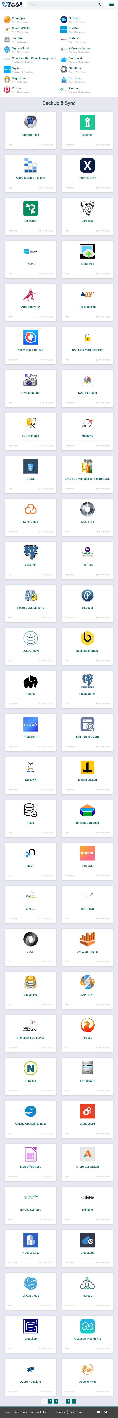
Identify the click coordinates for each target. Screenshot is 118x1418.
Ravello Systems (30, 1209)
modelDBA (30, 736)
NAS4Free (75, 68)
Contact (8, 1412)
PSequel (87, 607)
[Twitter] (106, 1412)
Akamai (74, 88)
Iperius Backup (87, 779)
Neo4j (30, 865)
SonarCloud (30, 521)
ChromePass (30, 135)
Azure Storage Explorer (30, 178)
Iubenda (87, 135)
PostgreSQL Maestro (30, 607)
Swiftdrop (75, 78)
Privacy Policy (20, 1412)
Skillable (87, 1209)
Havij (30, 822)
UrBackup (30, 1338)
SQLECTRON (30, 650)
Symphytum (87, 1080)
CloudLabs (87, 1252)
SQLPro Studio (87, 392)
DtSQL (30, 478)
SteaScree (87, 264)
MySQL (30, 908)
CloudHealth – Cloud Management (34, 58)
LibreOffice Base (30, 1166)
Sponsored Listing (38, 1412)
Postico (30, 693)
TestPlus (87, 564)
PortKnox (75, 28)
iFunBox (17, 38)
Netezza (30, 1080)
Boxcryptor (30, 221)
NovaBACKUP (21, 28)
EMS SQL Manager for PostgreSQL (87, 478)
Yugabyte (87, 435)
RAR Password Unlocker (87, 349)
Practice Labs (30, 1252)
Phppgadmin (87, 693)
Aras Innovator (30, 307)
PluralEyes (18, 18)
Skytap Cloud (20, 48)
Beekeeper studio (87, 650)
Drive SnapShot (30, 392)
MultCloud (75, 58)
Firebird (87, 1037)
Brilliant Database (87, 822)
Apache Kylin (87, 1381)
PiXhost (74, 38)
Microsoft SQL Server (30, 1037)
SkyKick (17, 68)
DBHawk (30, 779)
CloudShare (87, 1123)
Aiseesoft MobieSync (87, 1338)
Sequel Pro (19, 78)
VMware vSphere (80, 48)
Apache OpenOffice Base (30, 1123)
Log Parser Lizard (87, 736)
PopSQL (87, 865)
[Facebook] (98, 1412)
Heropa (87, 1295)
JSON (30, 951)
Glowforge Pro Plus (30, 349)
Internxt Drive (87, 178)
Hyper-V (30, 264)
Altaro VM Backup (87, 1166)
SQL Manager (30, 435)
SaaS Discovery (78, 1412)
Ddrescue (87, 221)
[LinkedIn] (113, 1412)
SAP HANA (87, 994)
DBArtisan (87, 908)
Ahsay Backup (87, 307)
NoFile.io (74, 18)
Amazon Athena (87, 951)
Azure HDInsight (30, 1381)
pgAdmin (30, 564)
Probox (16, 88)
